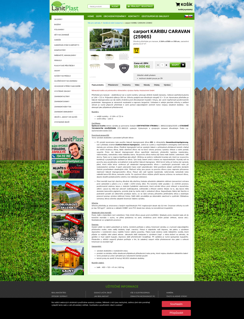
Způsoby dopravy (59, 296)
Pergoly (58, 60)
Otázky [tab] (156, 85)
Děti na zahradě (61, 35)
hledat (115, 6)
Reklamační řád (58, 293)
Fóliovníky (59, 30)
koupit (175, 65)
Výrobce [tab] (167, 85)
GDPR (99, 16)
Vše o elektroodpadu (140, 293)
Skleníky (58, 19)
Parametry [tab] (126, 85)
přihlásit (135, 6)
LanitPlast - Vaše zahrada (64, 6)
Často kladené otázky (176, 296)
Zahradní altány (62, 96)
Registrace (147, 6)
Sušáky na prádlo (62, 76)
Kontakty (134, 16)
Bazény (57, 24)
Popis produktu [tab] (98, 85)
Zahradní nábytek (62, 107)
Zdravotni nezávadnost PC (142, 296)
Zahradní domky (61, 101)
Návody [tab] (147, 85)
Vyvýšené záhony (62, 91)
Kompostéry (60, 50)
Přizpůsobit (176, 312)
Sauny (57, 71)
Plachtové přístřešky (64, 66)
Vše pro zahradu (94, 23)
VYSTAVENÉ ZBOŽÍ (61, 122)
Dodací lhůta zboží (102, 293)
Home (91, 16)
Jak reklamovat (101, 296)
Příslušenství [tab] (113, 85)
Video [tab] (137, 85)
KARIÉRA (169, 293)
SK (190, 16)
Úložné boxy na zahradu (65, 81)
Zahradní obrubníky (63, 112)
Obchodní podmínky (115, 16)
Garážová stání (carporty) (66, 45)
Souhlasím (176, 304)
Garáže (57, 40)
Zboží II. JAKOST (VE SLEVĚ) (65, 117)
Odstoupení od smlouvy (155, 16)
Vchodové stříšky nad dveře (67, 86)
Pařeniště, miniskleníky (65, 55)
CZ (185, 16)
